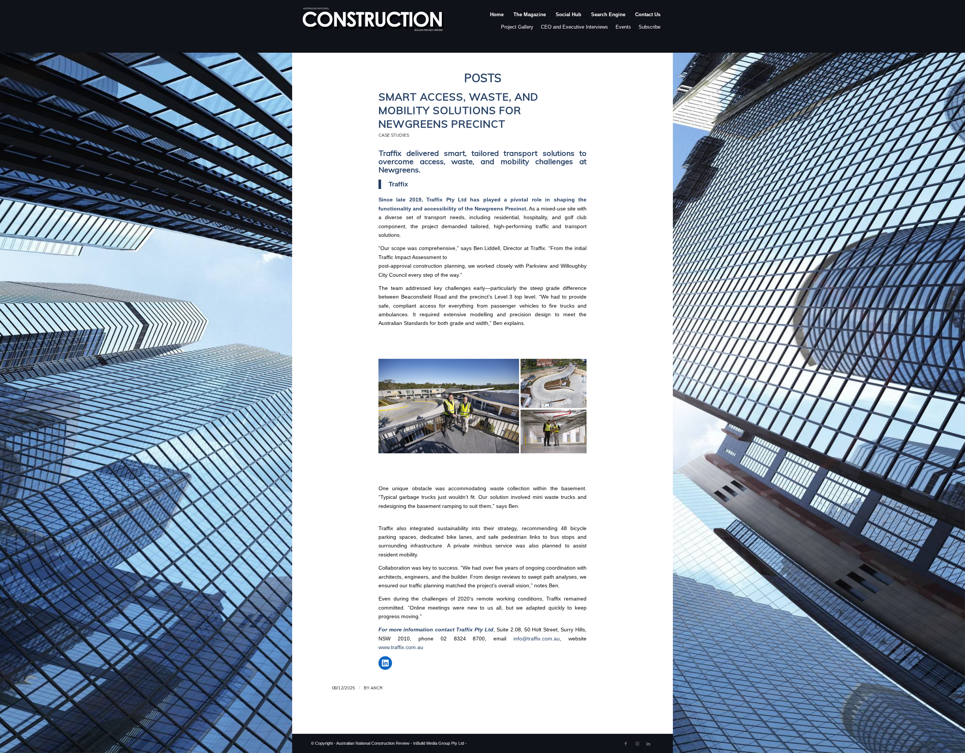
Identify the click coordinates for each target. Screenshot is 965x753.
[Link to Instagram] (637, 743)
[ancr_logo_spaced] (373, 22)
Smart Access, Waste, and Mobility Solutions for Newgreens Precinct (458, 110)
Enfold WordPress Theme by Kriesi (500, 743)
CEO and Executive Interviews (574, 27)
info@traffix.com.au (536, 639)
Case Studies (393, 135)
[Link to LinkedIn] (648, 743)
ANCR (377, 688)
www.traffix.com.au (400, 647)
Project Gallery (517, 27)
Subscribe (649, 27)
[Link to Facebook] (625, 743)
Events (623, 27)
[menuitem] (497, 22)
